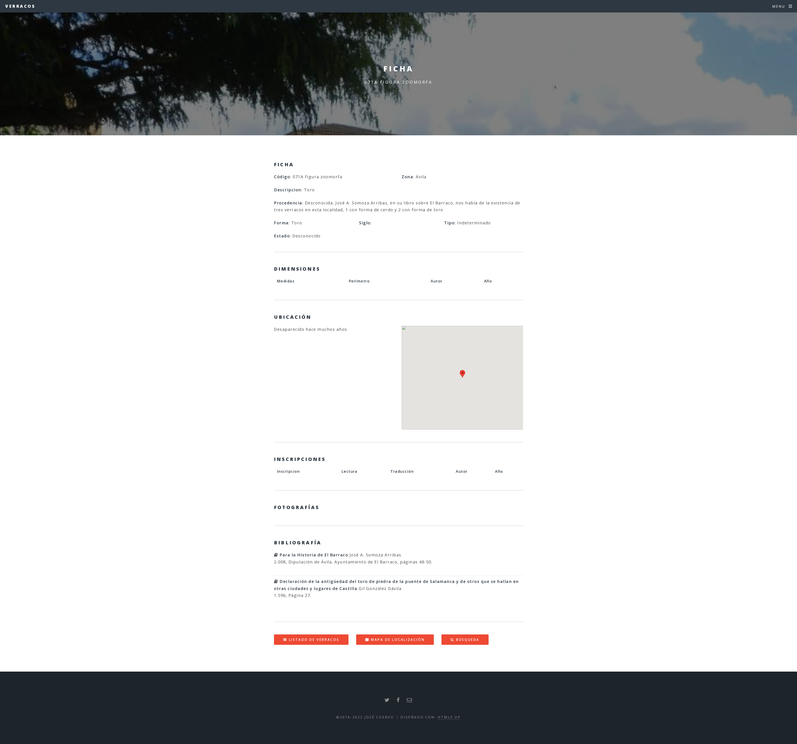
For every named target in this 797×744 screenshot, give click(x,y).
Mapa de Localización (398, 639)
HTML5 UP (449, 717)
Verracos (20, 6)
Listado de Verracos (314, 639)
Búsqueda (467, 639)
